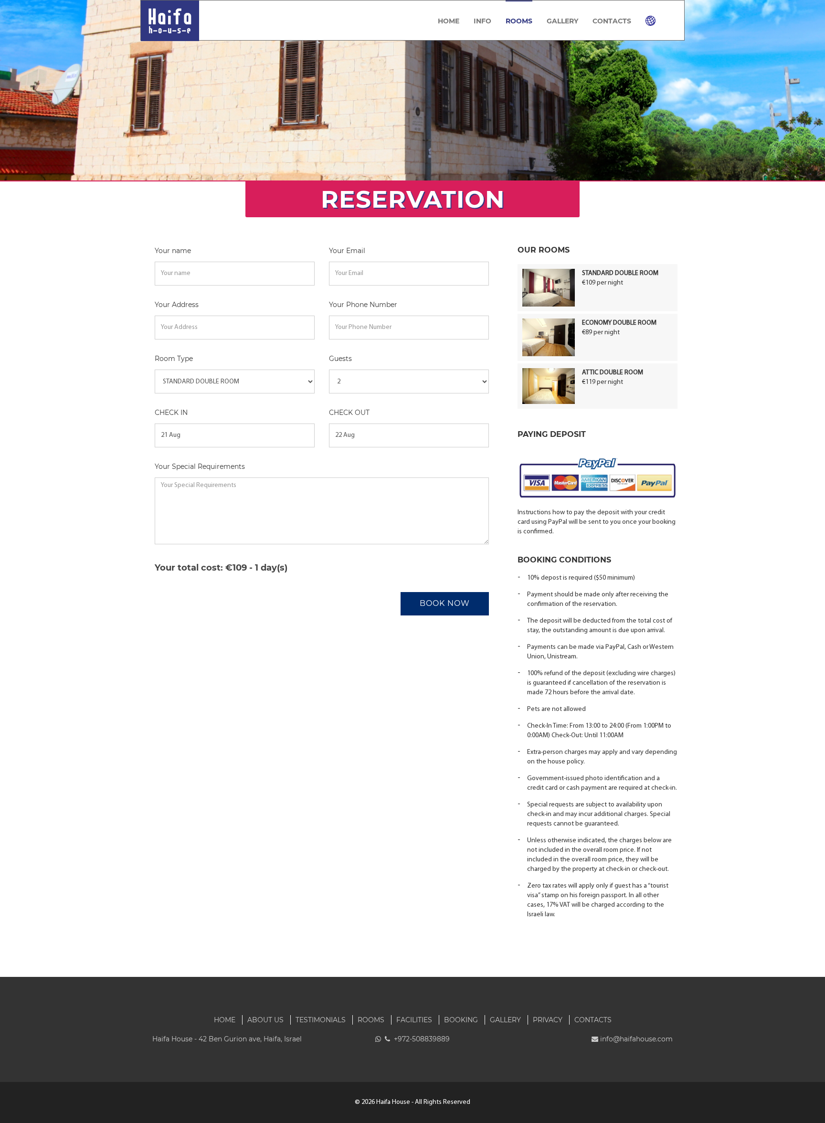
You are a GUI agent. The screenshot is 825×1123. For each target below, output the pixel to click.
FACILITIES (414, 1020)
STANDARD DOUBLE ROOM (620, 273)
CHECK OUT (349, 412)
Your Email (347, 250)
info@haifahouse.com (636, 1039)
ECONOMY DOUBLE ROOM (619, 323)
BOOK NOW (445, 603)
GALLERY (562, 21)
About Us (265, 1020)
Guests (340, 358)
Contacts (611, 21)
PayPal (614, 647)
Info (482, 21)
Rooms (519, 21)
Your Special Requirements (200, 466)
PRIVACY (547, 1020)
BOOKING (461, 1020)
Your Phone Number (363, 304)
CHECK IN (171, 412)
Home (448, 21)
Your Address (177, 304)
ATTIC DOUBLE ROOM (612, 372)
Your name (173, 250)
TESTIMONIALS (321, 1020)
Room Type (174, 358)
